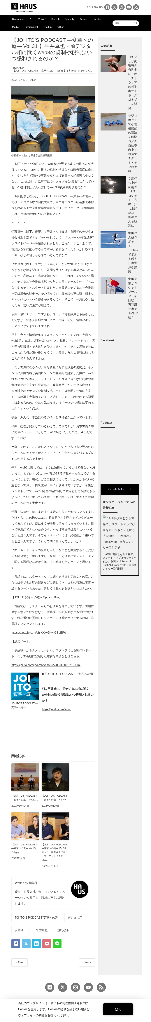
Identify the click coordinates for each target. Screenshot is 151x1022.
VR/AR (41, 19)
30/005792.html (70, 665)
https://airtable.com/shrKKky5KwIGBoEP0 (38, 632)
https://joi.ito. (50, 709)
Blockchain (18, 19)
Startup (48, 27)
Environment (31, 27)
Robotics (97, 19)
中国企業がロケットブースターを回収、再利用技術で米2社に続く (133, 298)
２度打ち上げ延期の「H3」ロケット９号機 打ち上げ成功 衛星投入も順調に (133, 202)
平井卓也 (42, 930)
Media (15, 27)
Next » (87, 962)
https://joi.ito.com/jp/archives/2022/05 (35, 665)
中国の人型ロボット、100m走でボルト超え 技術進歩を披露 (133, 252)
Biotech (55, 19)
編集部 (33, 883)
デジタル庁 (75, 917)
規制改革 (63, 930)
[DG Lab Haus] (24, 7)
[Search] (136, 23)
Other (60, 27)
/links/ (67, 709)
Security (69, 19)
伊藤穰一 (20, 930)
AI (31, 19)
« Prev (19, 962)
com (61, 709)
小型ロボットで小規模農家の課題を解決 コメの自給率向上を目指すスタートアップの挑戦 (132, 143)
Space (83, 19)
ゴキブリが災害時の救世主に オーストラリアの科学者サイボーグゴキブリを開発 (132, 82)
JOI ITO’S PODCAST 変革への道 (36, 917)
